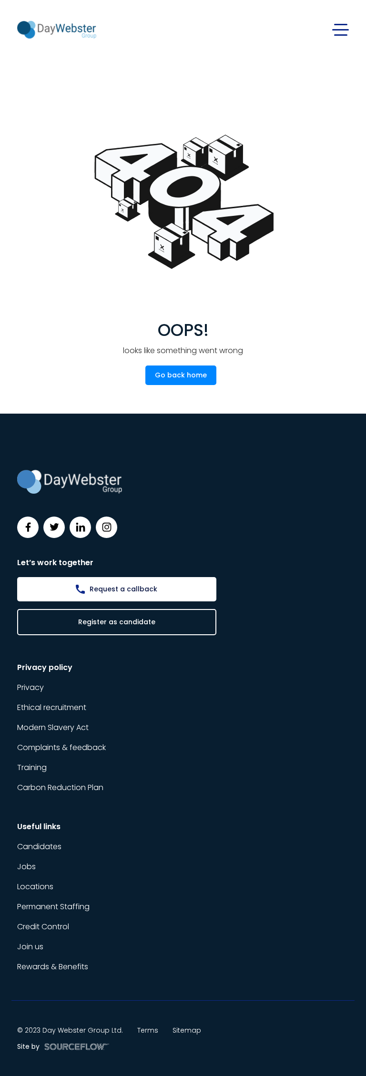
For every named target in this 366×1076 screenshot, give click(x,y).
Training (32, 767)
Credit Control (43, 926)
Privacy (30, 687)
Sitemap (187, 1030)
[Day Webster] (56, 29)
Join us (30, 946)
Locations (35, 886)
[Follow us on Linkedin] (80, 527)
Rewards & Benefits (52, 966)
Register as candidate (116, 622)
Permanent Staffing (53, 906)
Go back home (181, 375)
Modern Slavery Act (53, 727)
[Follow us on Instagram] (106, 527)
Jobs (26, 866)
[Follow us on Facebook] (28, 527)
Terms (147, 1030)
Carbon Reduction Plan (60, 787)
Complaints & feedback (61, 747)
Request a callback (123, 589)
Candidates (39, 846)
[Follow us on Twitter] (54, 527)
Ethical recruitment (51, 707)
